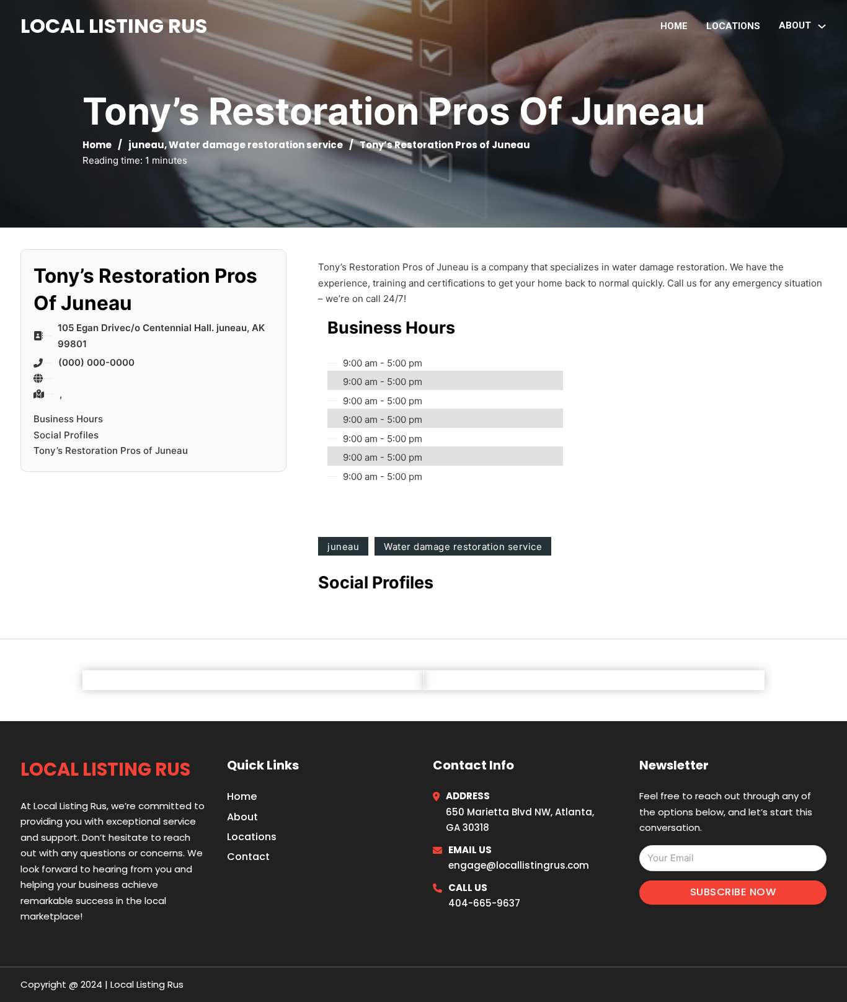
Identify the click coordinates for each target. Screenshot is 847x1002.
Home (674, 26)
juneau (146, 144)
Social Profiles (66, 435)
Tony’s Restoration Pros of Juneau (110, 450)
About (242, 817)
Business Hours (68, 419)
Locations (733, 26)
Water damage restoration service (256, 144)
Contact (248, 856)
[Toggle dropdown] (822, 26)
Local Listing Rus (113, 26)
